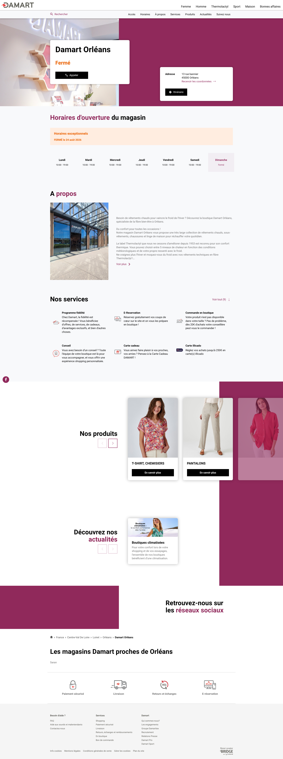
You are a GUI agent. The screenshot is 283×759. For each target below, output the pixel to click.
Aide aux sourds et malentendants (66, 725)
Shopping (100, 721)
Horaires (145, 14)
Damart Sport (148, 744)
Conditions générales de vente (97, 751)
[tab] (153, 439)
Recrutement (148, 732)
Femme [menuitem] (186, 6)
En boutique (101, 736)
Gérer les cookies (122, 751)
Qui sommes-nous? (151, 721)
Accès (131, 14)
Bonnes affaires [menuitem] (270, 6)
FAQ (52, 721)
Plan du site (138, 751)
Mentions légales (72, 751)
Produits (190, 14)
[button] (112, 443)
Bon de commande (105, 740)
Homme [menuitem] (201, 6)
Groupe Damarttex (150, 729)
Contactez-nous (57, 729)
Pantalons (196, 463)
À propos (160, 14)
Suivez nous (223, 14)
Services (175, 14)
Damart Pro (147, 740)
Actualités (205, 14)
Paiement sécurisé (104, 725)
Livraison (100, 729)
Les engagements (150, 725)
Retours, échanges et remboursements (114, 732)
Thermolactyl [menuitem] (219, 6)
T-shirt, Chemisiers (148, 463)
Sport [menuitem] (236, 6)
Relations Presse (149, 736)
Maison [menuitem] (250, 6)
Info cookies (56, 751)
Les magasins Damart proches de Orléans (111, 651)
